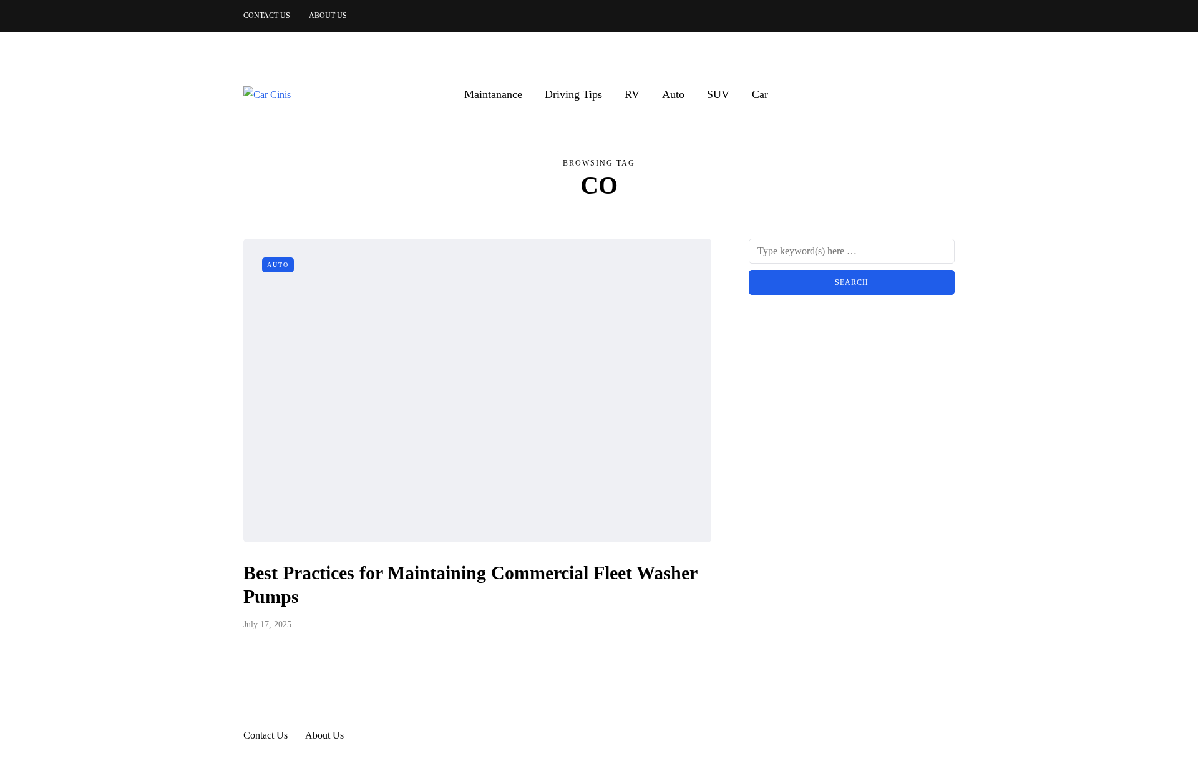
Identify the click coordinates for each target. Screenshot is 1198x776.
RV (632, 94)
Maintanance (493, 94)
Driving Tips (573, 94)
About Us (328, 15)
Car (760, 94)
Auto (673, 94)
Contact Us (266, 15)
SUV (718, 94)
